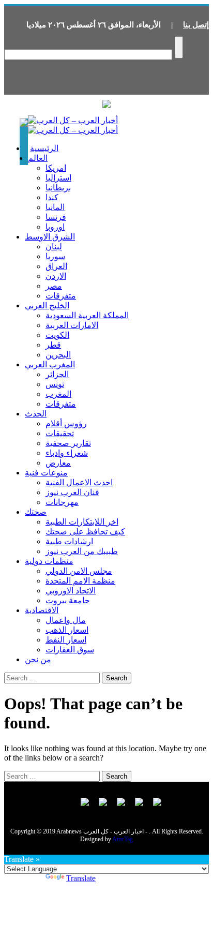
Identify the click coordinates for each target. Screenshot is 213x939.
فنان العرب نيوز (72, 492)
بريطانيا (58, 187)
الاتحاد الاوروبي (70, 590)
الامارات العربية (71, 325)
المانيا (55, 207)
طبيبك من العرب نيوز (81, 551)
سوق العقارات (69, 649)
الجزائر (57, 374)
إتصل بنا (196, 25)
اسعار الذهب (66, 629)
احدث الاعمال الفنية (79, 482)
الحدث (36, 413)
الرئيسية (44, 148)
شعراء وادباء (66, 453)
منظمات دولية (49, 561)
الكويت (57, 335)
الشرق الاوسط (50, 236)
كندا (51, 197)
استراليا (58, 177)
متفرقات (60, 295)
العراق (56, 266)
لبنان (53, 246)
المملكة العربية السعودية (87, 315)
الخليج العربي (47, 305)
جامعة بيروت (67, 600)
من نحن (38, 659)
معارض (58, 462)
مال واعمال (65, 620)
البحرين (58, 354)
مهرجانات (62, 502)
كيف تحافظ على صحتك (85, 531)
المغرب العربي (50, 364)
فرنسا (55, 217)
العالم (38, 158)
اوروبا (55, 226)
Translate (81, 878)
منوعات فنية (46, 472)
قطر (53, 344)
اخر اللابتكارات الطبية (81, 521)
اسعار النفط (65, 639)
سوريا (55, 256)
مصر (53, 285)
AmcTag (122, 839)
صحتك (36, 512)
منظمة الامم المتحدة (80, 580)
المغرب (58, 394)
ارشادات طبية (69, 541)
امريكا (55, 167)
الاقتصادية (41, 610)
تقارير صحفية (68, 443)
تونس (54, 384)
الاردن (55, 276)
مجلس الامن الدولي (78, 571)
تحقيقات (59, 433)
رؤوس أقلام (66, 423)
